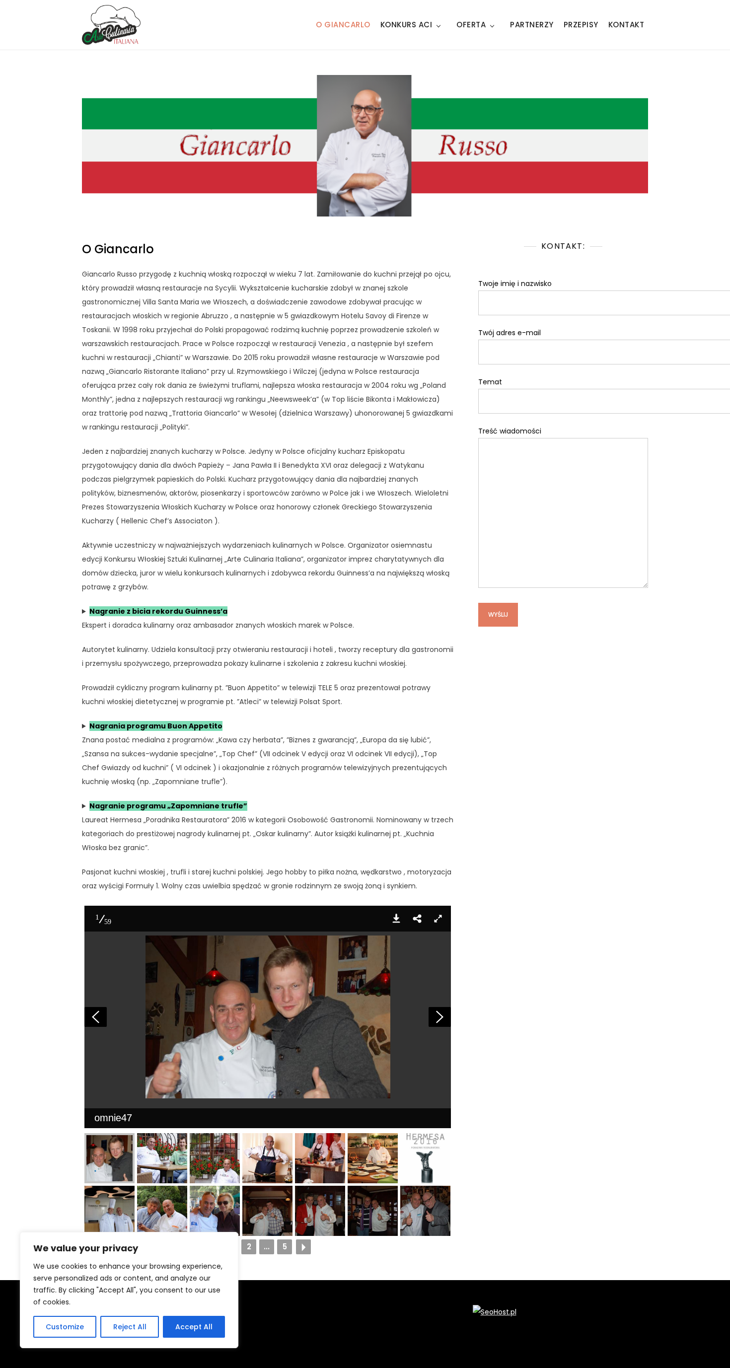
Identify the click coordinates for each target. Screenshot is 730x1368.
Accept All (194, 1327)
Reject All (129, 1327)
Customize (65, 1327)
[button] (396, 918)
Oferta (471, 24)
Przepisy (581, 24)
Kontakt (626, 24)
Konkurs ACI (406, 24)
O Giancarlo (343, 24)
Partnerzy (532, 24)
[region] (129, 1290)
